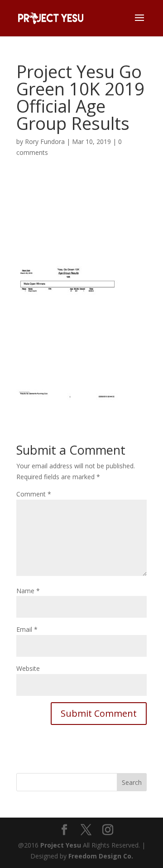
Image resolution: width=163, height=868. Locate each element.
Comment (33, 494)
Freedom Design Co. (100, 856)
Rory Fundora (45, 141)
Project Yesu (60, 845)
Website (28, 668)
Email (27, 629)
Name (28, 590)
